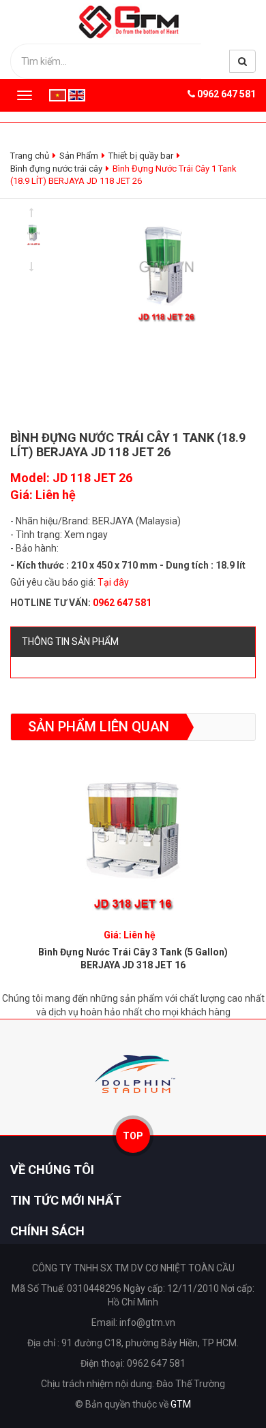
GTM (181, 1404)
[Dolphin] (133, 1073)
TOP (133, 1135)
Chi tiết (133, 830)
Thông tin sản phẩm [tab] (70, 641)
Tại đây (113, 582)
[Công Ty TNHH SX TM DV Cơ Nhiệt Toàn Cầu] (133, 21)
